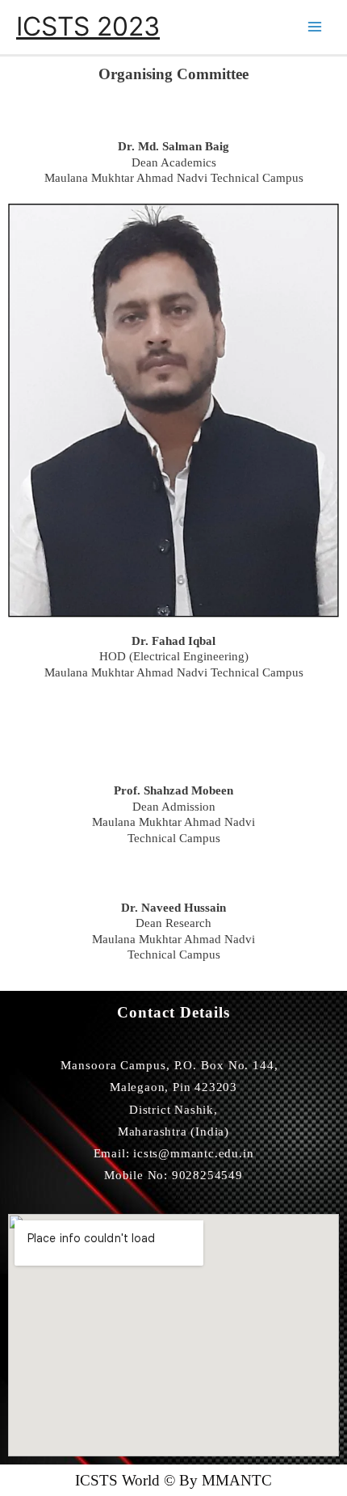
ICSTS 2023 (88, 26)
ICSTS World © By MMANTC (173, 1480)
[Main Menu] (315, 27)
